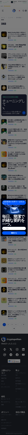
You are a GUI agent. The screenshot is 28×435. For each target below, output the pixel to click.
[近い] (25, 200)
